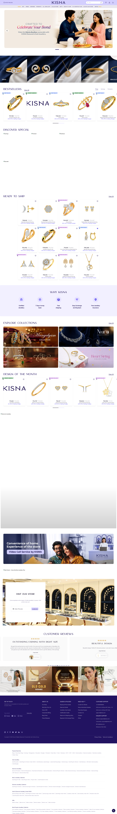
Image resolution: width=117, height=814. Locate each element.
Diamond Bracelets (48, 770)
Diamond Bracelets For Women (83, 770)
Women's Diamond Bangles (55, 786)
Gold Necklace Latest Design (43, 761)
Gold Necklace (82, 761)
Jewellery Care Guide (65, 710)
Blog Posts (44, 715)
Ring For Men (34, 779)
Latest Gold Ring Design (55, 761)
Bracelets (38, 753)
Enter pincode (9, 2)
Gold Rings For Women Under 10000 (33, 793)
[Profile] (109, 2)
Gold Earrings (65, 761)
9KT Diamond (16, 772)
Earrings (26, 753)
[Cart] (113, 2)
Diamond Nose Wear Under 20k (32, 795)
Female (8, 716)
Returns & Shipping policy (66, 715)
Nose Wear (53, 753)
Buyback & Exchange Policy (67, 718)
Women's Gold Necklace (80, 786)
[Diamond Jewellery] (58, 470)
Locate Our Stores (82, 704)
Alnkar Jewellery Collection (18, 813)
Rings (13, 753)
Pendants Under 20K (94, 793)
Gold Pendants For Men (43, 779)
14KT (70, 753)
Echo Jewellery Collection (17, 809)
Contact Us (81, 712)
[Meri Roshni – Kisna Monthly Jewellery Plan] (58, 570)
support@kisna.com (100, 712)
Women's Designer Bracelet (68, 786)
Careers (80, 715)
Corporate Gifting (46, 712)
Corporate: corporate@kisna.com (104, 721)
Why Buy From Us (46, 707)
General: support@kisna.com (103, 718)
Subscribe (29, 713)
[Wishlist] (106, 2)
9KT (67, 753)
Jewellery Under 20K (71, 793)
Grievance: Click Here (101, 726)
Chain (58, 753)
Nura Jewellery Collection (29, 809)
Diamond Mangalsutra (26, 770)
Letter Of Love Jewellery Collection (96, 809)
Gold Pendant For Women (42, 786)
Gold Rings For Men (16, 779)
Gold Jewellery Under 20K (83, 793)
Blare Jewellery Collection (69, 809)
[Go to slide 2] (61, 49)
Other (21, 716)
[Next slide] (110, 30)
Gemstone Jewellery (97, 753)
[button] (57, 562)
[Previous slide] (7, 30)
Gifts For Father (29, 802)
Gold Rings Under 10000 (61, 793)
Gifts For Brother (51, 802)
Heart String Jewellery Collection (43, 809)
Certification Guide (64, 712)
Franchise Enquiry (82, 710)
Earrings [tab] (103, 89)
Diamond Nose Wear (24, 772)
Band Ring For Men (26, 779)
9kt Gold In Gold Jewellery (92, 761)
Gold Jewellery (79, 753)
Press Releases (46, 718)
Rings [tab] (96, 89)
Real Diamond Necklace (37, 770)
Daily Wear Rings (19, 753)
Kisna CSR (44, 710)
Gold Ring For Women (73, 761)
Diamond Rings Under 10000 (18, 793)
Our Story (44, 704)
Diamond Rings (95, 770)
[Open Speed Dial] (113, 810)
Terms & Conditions (108, 737)
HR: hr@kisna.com (100, 724)
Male (15, 716)
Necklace (63, 753)
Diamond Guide (64, 707)
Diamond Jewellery (87, 753)
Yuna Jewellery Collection (57, 809)
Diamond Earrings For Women (29, 786)
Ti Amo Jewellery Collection (60, 811)
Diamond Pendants (16, 770)
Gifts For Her (44, 802)
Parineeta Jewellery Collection (19, 811)
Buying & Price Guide (65, 704)
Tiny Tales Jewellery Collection (46, 811)
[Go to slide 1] (57, 49)
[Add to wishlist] (23, 94)
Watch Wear (15, 754)
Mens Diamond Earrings (71, 770)
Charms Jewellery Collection (82, 809)
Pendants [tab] (110, 89)
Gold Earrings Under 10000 (48, 793)
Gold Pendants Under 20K (18, 795)
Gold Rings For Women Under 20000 (28, 761)
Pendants (48, 753)
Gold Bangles (15, 763)
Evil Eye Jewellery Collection (33, 811)
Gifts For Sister (15, 802)
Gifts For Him (22, 802)
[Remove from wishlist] (97, 229)
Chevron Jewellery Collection (89, 811)
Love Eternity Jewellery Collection (74, 811)
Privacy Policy (98, 737)
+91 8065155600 (100, 704)
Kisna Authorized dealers (84, 707)
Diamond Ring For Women (58, 770)
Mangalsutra (32, 753)
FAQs (79, 718)
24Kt (74, 753)
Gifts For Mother (37, 802)
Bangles (43, 753)
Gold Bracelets (15, 761)
